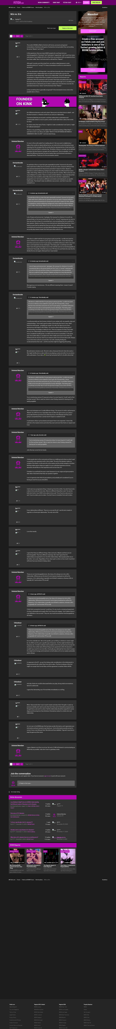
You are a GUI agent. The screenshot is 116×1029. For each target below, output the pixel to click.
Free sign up (96, 2)
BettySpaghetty (61, 837)
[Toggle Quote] (29, 193)
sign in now (47, 776)
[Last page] (21, 36)
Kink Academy (28, 21)
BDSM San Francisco (64, 1014)
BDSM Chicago (62, 1022)
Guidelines (104, 7)
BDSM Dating (87, 1020)
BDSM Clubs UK (38, 1028)
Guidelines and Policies (15, 1020)
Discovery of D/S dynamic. (18, 813)
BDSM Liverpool (38, 1014)
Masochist (92, 31)
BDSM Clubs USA (63, 1028)
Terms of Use (13, 1012)
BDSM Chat (86, 1017)
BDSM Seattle (62, 1025)
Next (17, 36)
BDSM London (37, 1007)
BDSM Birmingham (38, 1009)
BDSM (85, 1007)
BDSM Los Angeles (63, 1009)
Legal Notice (12, 1014)
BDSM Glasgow (38, 1017)
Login (86, 2)
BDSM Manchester (38, 1012)
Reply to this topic (67, 28)
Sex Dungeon (87, 1012)
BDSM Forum (31, 824)
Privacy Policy (13, 1017)
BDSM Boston (62, 1017)
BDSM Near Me (87, 1022)
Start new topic (51, 28)
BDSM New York (63, 1007)
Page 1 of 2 (29, 36)
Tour (11, 1009)
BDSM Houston (62, 1020)
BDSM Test (86, 1014)
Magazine (16, 1009)
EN (79, 2)
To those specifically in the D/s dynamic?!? (22, 822)
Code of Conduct (14, 1022)
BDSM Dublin (37, 1025)
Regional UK (37, 1004)
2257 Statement (13, 1028)
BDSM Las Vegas (63, 1012)
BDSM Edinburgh (38, 1020)
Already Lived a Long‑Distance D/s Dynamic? (22, 830)
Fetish (85, 1009)
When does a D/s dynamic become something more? (24, 837)
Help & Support (13, 1007)
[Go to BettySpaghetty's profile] (54, 838)
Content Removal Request (16, 1025)
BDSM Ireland (37, 1022)
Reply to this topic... (26, 783)
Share (71, 20)
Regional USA (62, 1004)
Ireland (43, 1004)
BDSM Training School (89, 1025)
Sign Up (92, 70)
